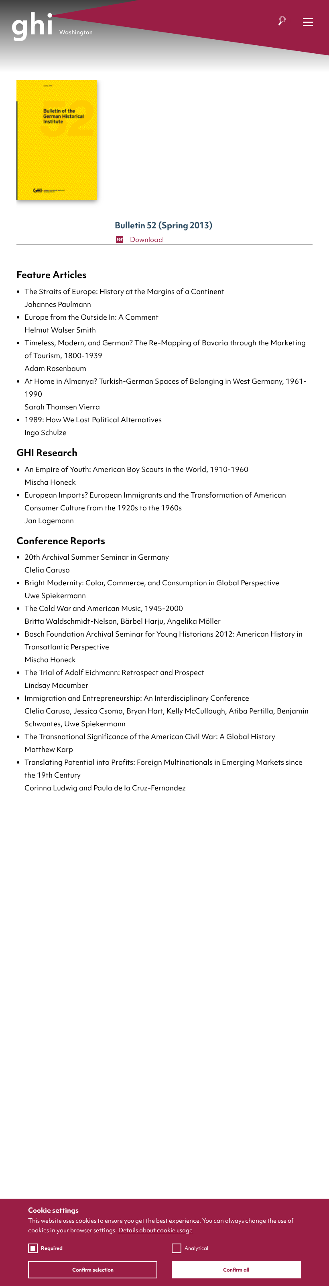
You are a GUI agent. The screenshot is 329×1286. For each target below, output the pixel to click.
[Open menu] (308, 22)
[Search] (282, 22)
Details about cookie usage (155, 1230)
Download (145, 239)
